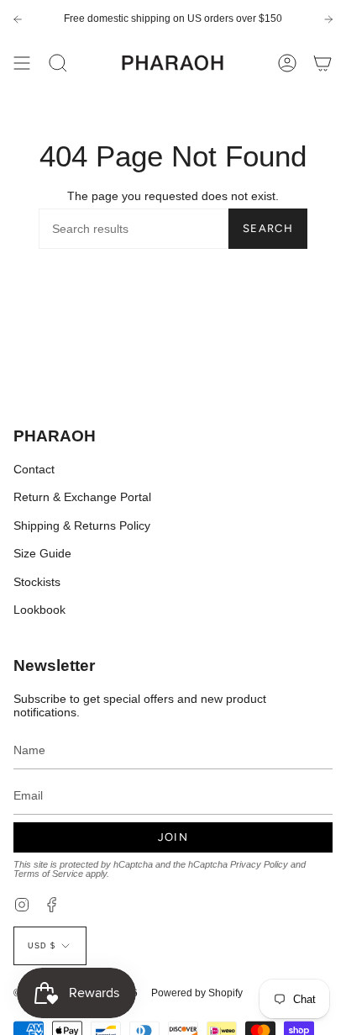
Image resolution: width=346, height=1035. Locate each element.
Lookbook (39, 609)
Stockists (36, 582)
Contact (34, 469)
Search (268, 228)
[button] (58, 63)
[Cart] (322, 63)
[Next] (328, 19)
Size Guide (42, 553)
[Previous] (17, 19)
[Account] (287, 63)
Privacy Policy (259, 864)
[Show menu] (21, 63)
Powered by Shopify (197, 993)
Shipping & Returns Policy (81, 525)
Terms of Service (48, 874)
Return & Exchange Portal (82, 497)
